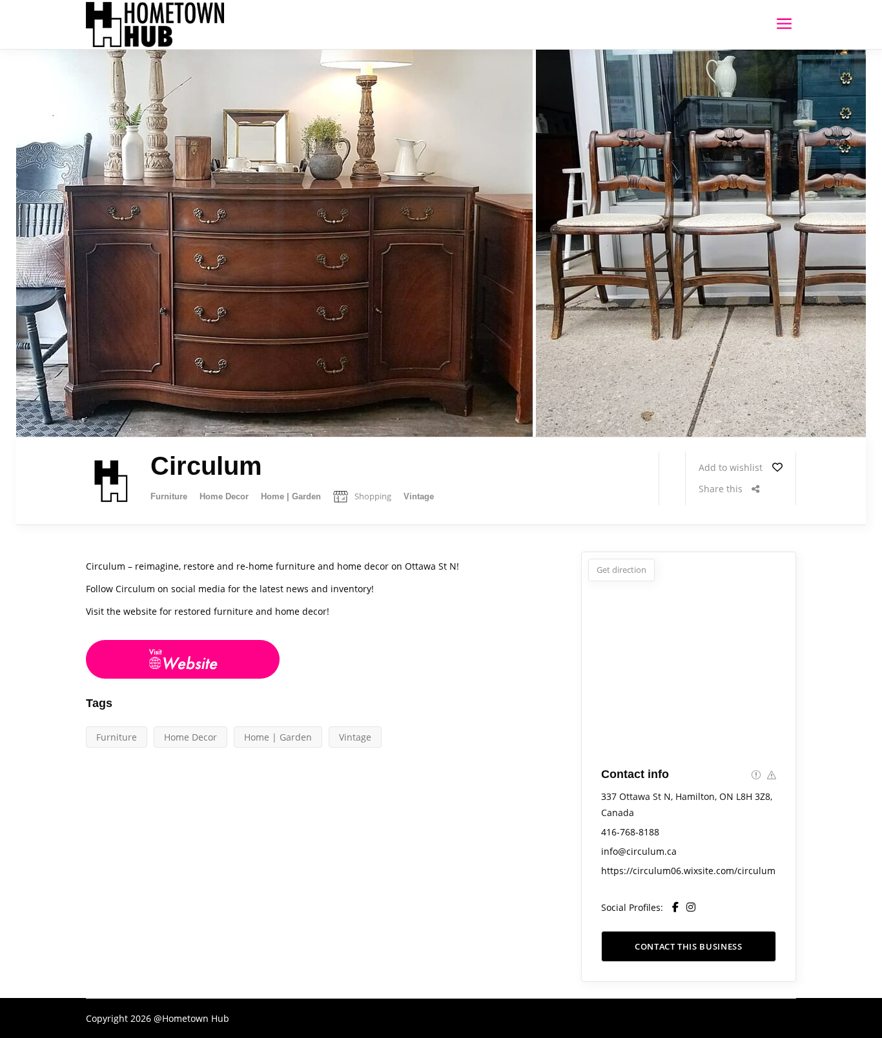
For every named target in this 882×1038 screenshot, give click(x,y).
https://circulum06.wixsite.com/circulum (688, 870)
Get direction (621, 569)
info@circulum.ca (639, 851)
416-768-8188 (630, 832)
